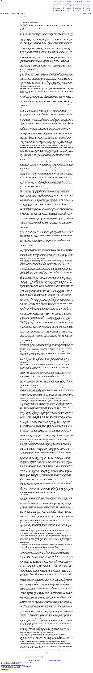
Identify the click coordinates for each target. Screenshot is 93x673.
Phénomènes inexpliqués (20, 666)
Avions (3, 665)
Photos (2, 663)
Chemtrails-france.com (5, 13)
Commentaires (4, 666)
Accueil (18, 667)
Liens (10, 667)
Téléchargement (5, 667)
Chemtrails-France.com (34, 660)
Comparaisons (14, 665)
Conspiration (29, 666)
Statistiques (11, 666)
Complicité (7, 665)
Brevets (17, 663)
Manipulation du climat (23, 662)
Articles (13, 13)
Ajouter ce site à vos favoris (54, 660)
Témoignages (21, 665)
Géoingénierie (14, 662)
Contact (14, 667)
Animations (11, 663)
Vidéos (6, 663)
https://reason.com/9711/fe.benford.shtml (29, 22)
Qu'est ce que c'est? (5, 662)
